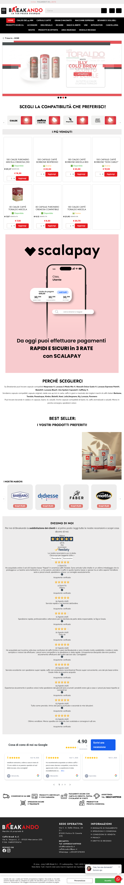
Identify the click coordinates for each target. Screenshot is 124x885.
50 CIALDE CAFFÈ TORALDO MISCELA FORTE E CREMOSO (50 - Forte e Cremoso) (18, 210)
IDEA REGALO (46, 25)
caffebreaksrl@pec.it (68, 849)
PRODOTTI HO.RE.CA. (15, 25)
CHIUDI (122, 879)
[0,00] (119, 10)
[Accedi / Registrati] (112, 10)
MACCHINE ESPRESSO (84, 20)
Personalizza (79, 881)
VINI (85, 25)
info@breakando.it (67, 846)
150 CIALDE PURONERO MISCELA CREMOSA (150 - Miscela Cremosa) (18, 162)
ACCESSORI (32, 25)
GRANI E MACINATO (63, 20)
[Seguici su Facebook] (4, 851)
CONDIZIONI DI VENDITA (104, 834)
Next (120, 69)
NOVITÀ (31, 30)
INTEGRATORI (97, 25)
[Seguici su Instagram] (8, 851)
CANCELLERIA (112, 25)
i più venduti (62, 132)
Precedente (56, 558)
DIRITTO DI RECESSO (102, 841)
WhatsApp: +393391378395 (72, 852)
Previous (4, 69)
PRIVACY (96, 837)
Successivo (67, 558)
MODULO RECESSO (87, 30)
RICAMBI (59, 25)
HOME (10, 20)
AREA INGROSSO (68, 30)
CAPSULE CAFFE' (44, 20)
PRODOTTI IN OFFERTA (48, 30)
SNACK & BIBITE (74, 25)
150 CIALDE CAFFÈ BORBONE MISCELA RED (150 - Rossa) (76, 162)
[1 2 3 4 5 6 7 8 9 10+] (11, 178)
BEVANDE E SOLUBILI (106, 20)
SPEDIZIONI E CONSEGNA (104, 831)
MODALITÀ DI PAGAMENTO (105, 828)
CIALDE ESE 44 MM (25, 20)
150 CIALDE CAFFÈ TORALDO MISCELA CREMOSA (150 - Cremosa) (76, 210)
